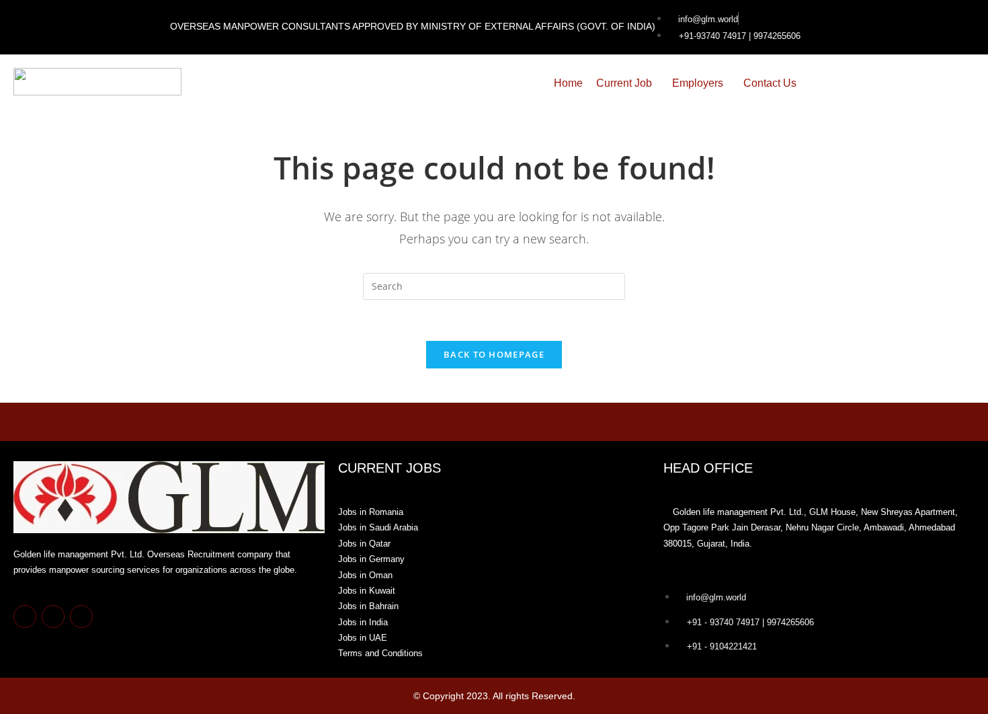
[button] (627, 83)
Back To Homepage (494, 354)
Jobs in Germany (371, 559)
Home (568, 83)
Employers (697, 83)
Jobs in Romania (370, 512)
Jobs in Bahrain (368, 606)
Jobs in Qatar (364, 544)
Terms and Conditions (380, 653)
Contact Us (769, 83)
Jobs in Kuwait (366, 591)
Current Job (624, 83)
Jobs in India (363, 622)
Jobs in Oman (365, 575)
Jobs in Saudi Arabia (378, 527)
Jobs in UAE (362, 638)
